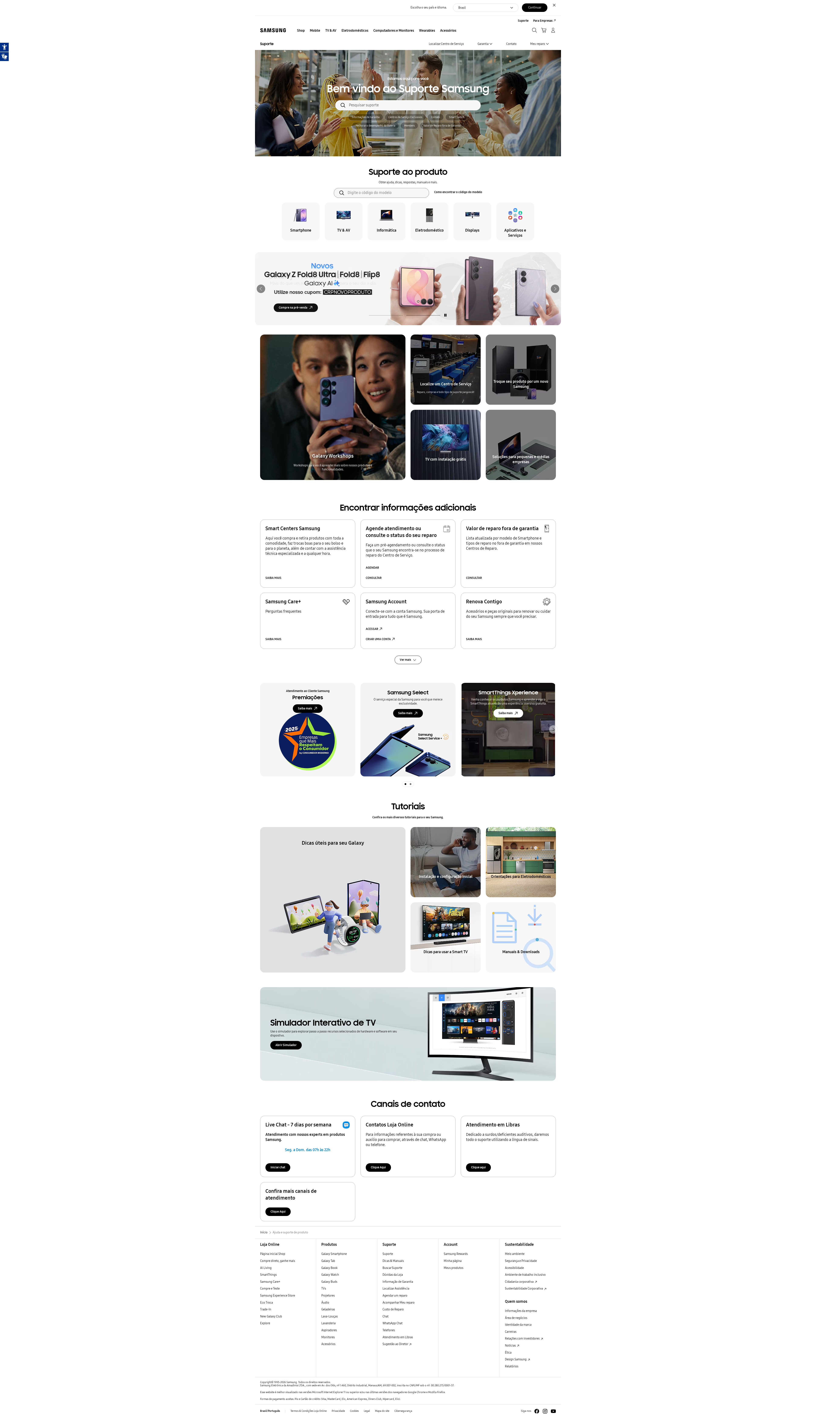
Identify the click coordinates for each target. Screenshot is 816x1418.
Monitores (328, 1337)
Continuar (534, 7)
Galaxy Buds (329, 1282)
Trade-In (265, 1309)
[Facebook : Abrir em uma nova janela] (536, 1411)
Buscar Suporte (392, 1268)
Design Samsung (516, 1359)
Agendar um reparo (394, 1295)
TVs (323, 1288)
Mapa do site (382, 1410)
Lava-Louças (329, 1316)
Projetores (328, 1295)
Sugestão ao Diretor (395, 1344)
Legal (367, 1410)
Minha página (453, 1261)
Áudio (325, 1302)
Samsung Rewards (456, 1254)
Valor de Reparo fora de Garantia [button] (442, 125)
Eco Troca (266, 1302)
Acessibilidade (514, 1268)
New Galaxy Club (271, 1316)
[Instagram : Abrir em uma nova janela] (545, 1411)
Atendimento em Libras (397, 1337)
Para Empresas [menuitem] (542, 21)
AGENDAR (372, 567)
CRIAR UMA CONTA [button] (378, 639)
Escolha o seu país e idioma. (429, 7)
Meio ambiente (514, 1254)
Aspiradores (329, 1330)
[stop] (445, 315)
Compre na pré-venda (293, 307)
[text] (301, 221)
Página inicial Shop (272, 1254)
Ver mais (405, 660)
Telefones (388, 1330)
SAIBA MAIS (273, 578)
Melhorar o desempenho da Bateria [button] (375, 125)
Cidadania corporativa (519, 1282)
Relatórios (511, 1366)
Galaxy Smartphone (334, 1254)
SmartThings (268, 1275)
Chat (385, 1316)
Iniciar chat (278, 1167)
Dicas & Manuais (393, 1261)
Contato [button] (435, 117)
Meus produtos (453, 1268)
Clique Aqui (378, 1167)
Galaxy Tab (328, 1261)
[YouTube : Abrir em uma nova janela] (553, 1411)
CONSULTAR (374, 578)
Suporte (387, 1254)
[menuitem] (301, 31)
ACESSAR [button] (372, 629)
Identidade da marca (518, 1325)
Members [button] (409, 125)
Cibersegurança (403, 1410)
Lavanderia (328, 1323)
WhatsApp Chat (392, 1323)
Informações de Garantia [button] (366, 117)
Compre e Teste (270, 1288)
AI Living (266, 1268)
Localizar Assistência (395, 1288)
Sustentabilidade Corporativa (524, 1288)
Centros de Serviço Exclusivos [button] (405, 117)
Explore (265, 1323)
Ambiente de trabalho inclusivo (525, 1275)
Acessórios (328, 1344)
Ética (508, 1352)
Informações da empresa (521, 1311)
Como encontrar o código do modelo (458, 192)
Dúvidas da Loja (392, 1275)
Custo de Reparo (393, 1309)
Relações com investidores (522, 1338)
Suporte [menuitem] (523, 21)
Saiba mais (305, 708)
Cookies (354, 1410)
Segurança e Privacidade (521, 1261)
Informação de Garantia (397, 1282)
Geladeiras (328, 1309)
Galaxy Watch (330, 1275)
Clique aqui (478, 1167)
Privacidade (338, 1410)
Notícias (510, 1345)
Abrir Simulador (286, 1045)
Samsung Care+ (270, 1282)
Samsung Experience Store (277, 1295)
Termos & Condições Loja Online (308, 1410)
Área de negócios (516, 1318)
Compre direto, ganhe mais (277, 1261)
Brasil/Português (270, 1410)
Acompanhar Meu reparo (398, 1302)
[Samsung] (273, 30)
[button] (261, 289)
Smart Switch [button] (456, 117)
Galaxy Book (329, 1268)
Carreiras (510, 1332)
